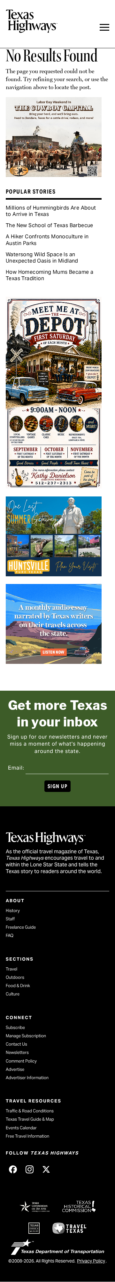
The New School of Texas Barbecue (49, 225)
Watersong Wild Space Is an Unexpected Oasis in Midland (42, 257)
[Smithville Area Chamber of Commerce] (54, 486)
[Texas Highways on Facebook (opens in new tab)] (13, 1169)
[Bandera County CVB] (54, 175)
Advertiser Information (27, 1077)
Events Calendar (21, 1128)
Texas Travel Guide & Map (30, 1119)
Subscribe (15, 1027)
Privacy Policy (91, 1261)
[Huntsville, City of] (54, 574)
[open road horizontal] (54, 661)
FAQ (9, 935)
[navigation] (104, 27)
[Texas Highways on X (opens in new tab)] (46, 1169)
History (13, 910)
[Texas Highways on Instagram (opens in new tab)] (29, 1169)
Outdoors (15, 977)
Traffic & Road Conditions (30, 1111)
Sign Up (57, 786)
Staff (10, 919)
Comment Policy (21, 1061)
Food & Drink (18, 985)
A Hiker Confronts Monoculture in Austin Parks (47, 239)
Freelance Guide (21, 927)
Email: (16, 767)
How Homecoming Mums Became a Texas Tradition (49, 275)
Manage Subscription (26, 1036)
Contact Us (16, 1044)
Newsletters (17, 1052)
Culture (12, 994)
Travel (11, 969)
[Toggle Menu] (104, 27)
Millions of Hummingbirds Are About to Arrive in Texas (51, 211)
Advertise (15, 1069)
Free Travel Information (27, 1136)
